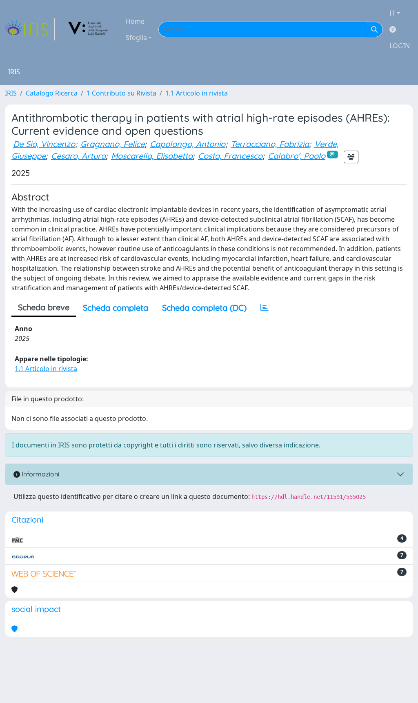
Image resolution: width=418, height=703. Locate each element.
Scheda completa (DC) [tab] (204, 308)
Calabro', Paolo (296, 156)
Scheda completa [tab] (115, 308)
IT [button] (392, 13)
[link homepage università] (88, 29)
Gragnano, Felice (112, 144)
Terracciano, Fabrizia (270, 144)
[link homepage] (30, 29)
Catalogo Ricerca (52, 93)
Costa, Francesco (230, 156)
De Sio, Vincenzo (44, 144)
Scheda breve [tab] (43, 307)
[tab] (264, 307)
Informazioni (39, 474)
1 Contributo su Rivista (121, 93)
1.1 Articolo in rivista (196, 93)
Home (135, 21)
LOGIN (399, 45)
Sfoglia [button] (136, 37)
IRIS (11, 93)
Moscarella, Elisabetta (152, 156)
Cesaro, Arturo (78, 156)
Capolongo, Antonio (187, 144)
